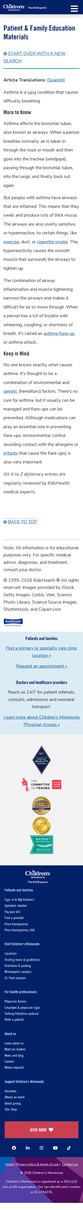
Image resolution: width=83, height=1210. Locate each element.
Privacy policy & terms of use (37, 1164)
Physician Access (15, 1001)
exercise (11, 242)
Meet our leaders (15, 1049)
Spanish (56, 80)
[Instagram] (41, 1148)
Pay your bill (12, 911)
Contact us (70, 1164)
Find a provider (14, 917)
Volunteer (10, 1091)
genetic (10, 391)
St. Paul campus (15, 977)
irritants (10, 453)
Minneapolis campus (18, 971)
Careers (9, 1061)
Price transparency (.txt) (20, 930)
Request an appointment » (41, 666)
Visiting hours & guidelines (22, 959)
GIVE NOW (38, 1130)
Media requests (14, 1067)
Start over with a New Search (34, 57)
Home (9, 1164)
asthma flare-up (59, 334)
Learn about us (14, 1043)
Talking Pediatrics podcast (22, 1013)
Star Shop (11, 1109)
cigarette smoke (52, 242)
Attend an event (14, 1097)
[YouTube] (55, 1148)
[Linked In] (28, 1148)
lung (31, 92)
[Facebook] (14, 1148)
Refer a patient (14, 1019)
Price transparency (16, 924)
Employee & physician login (22, 1007)
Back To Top (22, 522)
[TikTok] (69, 1148)
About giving (13, 1103)
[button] (74, 9)
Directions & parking (18, 965)
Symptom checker (16, 905)
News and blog (14, 1055)
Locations (11, 953)
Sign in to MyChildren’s (19, 899)
